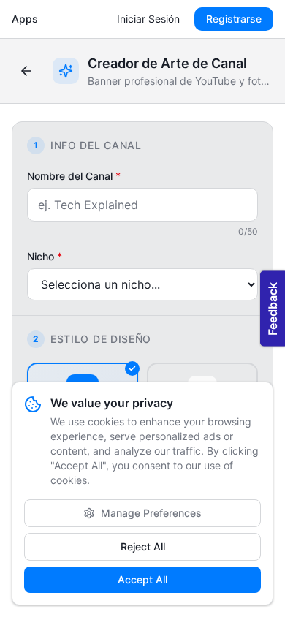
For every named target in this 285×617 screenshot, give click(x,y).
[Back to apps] (26, 71)
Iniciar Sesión (148, 18)
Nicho (44, 256)
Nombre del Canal (74, 176)
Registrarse (234, 18)
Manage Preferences (151, 513)
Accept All (142, 579)
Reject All (143, 546)
